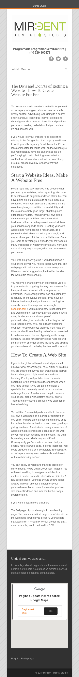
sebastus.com (18, 308)
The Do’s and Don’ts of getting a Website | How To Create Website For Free (39, 90)
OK (51, 611)
